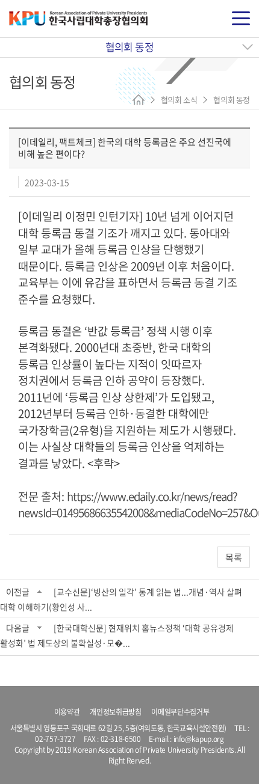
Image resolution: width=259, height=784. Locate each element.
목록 (233, 557)
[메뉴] (241, 19)
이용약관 (67, 712)
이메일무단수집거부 (180, 712)
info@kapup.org (198, 738)
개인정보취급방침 (115, 712)
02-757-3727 (55, 738)
